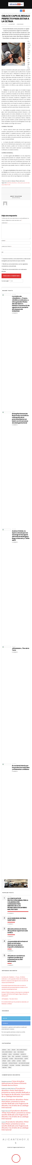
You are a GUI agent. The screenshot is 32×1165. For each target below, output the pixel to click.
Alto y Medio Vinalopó (7, 1052)
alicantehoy (12, 24)
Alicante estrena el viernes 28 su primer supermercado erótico (17, 930)
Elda (13, 1056)
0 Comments (15, 424)
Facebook (5, 1023)
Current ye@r (5, 281)
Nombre (4, 240)
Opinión (14, 646)
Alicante (14, 763)
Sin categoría (5, 1065)
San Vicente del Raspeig (24, 1063)
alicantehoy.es (14, 182)
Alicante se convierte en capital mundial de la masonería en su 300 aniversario (16, 958)
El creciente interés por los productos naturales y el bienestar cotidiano (20, 767)
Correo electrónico (7, 246)
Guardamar (18, 1056)
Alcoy (9, 1049)
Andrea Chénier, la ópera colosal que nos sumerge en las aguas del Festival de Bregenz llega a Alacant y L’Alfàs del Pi (20, 535)
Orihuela (4, 1060)
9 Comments (10, 936)
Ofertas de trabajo (19, 1058)
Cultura (14, 294)
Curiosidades (20, 24)
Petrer (9, 1060)
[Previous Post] (9, 191)
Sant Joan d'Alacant (13, 1063)
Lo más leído (5, 1058)
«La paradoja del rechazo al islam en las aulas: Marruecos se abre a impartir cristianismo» (17, 944)
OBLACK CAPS (7, 184)
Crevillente (4, 1054)
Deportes (4, 1056)
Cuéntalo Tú (23, 1054)
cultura (19, 182)
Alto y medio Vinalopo (22, 1049)
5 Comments (10, 950)
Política (13, 1060)
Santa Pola (4, 1063)
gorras (22, 182)
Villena (9, 1067)
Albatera (4, 1049)
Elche (13, 411)
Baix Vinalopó (21, 1052)
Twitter (5, 1018)
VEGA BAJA (4, 1067)
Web (2, 252)
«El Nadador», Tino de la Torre (20, 649)
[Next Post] (23, 191)
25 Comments (10, 913)
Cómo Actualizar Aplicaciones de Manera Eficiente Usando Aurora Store (14, 1083)
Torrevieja (12, 1065)
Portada (9, 896)
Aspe (15, 1052)
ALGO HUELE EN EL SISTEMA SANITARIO (16, 919)
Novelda (11, 1058)
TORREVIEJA (18, 1065)
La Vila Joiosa (25, 1056)
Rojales (23, 1060)
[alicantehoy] (16, 4)
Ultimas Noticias (25, 1065)
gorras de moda (27, 182)
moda (3, 184)
